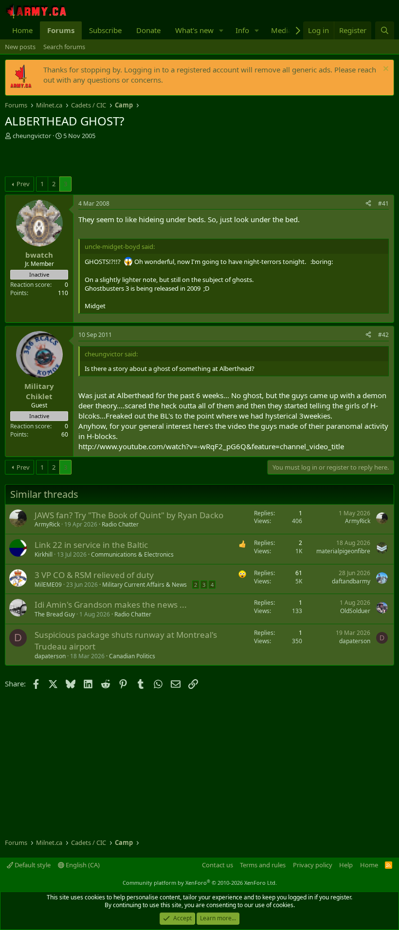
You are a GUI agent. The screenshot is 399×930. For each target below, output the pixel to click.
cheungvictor (32, 135)
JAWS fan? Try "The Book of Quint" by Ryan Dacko (129, 515)
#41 (383, 203)
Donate (148, 30)
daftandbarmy (351, 581)
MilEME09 (48, 584)
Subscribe (105, 30)
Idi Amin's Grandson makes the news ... (111, 604)
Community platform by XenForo (200, 882)
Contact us (217, 864)
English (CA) (82, 864)
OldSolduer (355, 611)
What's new (194, 30)
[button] (221, 30)
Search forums (64, 46)
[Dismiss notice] (385, 70)
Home (22, 30)
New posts (20, 46)
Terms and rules (263, 864)
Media (281, 30)
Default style (32, 864)
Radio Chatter (120, 524)
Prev (23, 183)
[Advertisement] (119, 159)
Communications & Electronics (132, 554)
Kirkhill (44, 554)
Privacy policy (312, 864)
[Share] (368, 204)
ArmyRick (47, 524)
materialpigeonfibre (343, 551)
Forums (60, 30)
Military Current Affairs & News (144, 584)
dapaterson (50, 656)
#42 (383, 335)
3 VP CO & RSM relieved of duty (94, 574)
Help (346, 864)
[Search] (384, 30)
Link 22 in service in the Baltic (91, 544)
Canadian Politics (132, 656)
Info (242, 30)
